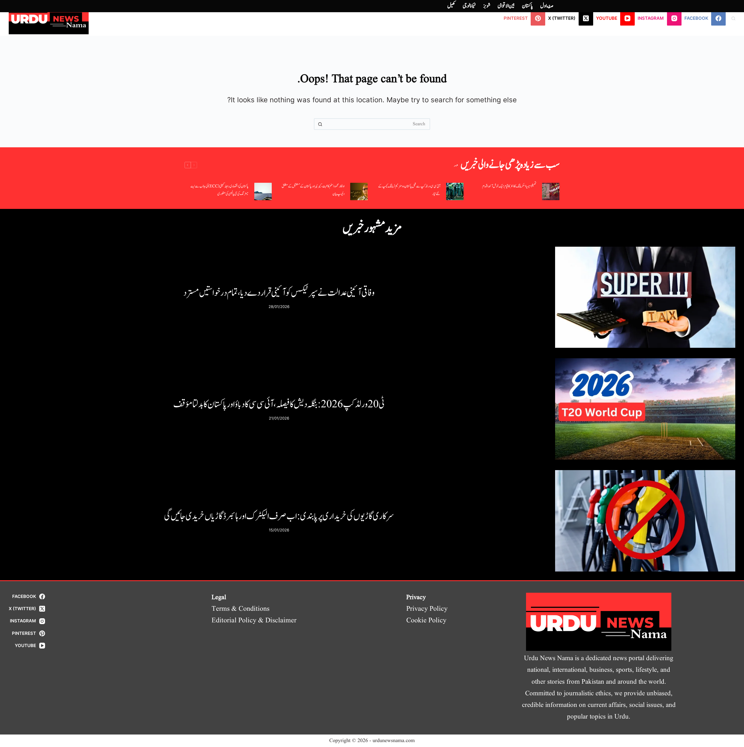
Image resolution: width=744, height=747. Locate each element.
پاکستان (527, 5)
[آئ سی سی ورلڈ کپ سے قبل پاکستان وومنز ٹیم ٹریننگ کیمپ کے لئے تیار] (455, 191)
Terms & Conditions (240, 609)
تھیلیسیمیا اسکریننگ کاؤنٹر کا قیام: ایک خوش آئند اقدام (509, 186)
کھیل (451, 5)
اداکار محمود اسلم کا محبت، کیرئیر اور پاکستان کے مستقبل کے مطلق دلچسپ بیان (313, 190)
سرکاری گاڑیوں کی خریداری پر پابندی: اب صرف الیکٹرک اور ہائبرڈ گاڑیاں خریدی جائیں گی (279, 516)
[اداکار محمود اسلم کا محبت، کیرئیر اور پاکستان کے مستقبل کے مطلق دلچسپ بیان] (359, 191)
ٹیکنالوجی (469, 5)
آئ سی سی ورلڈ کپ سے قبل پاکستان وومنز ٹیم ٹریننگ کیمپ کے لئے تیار (409, 190)
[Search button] (320, 124)
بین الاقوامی (506, 5)
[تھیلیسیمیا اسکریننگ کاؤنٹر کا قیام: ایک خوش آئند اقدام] (550, 191)
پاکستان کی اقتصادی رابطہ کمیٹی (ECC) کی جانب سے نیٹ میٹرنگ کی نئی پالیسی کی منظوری (219, 190)
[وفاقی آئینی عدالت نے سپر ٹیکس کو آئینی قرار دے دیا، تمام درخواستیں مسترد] (645, 297)
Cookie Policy (426, 621)
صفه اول (546, 5)
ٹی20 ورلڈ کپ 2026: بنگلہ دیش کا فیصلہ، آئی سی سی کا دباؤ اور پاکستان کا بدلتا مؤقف (279, 404)
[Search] (733, 18)
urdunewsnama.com (394, 740)
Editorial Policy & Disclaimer (254, 621)
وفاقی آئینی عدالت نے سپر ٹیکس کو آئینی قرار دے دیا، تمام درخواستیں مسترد (279, 293)
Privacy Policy (427, 609)
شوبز (486, 5)
